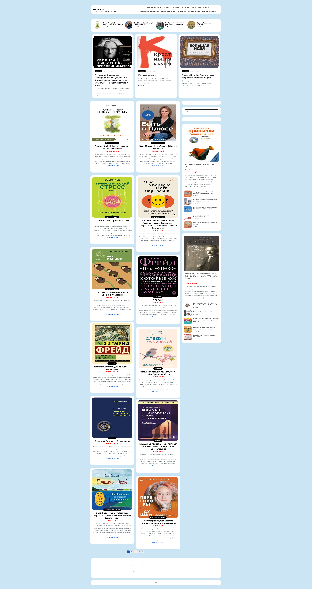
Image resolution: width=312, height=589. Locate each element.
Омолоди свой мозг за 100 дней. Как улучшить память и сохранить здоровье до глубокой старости (206, 320)
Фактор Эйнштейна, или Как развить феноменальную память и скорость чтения (201, 275)
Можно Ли (99, 9)
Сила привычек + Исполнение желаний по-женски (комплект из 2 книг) (205, 200)
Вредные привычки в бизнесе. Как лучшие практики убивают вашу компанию (205, 208)
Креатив (166, 8)
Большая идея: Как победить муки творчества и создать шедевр (198, 76)
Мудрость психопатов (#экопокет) (204, 23)
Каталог (157, 582)
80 (139, 551)
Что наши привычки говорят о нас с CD (200, 165)
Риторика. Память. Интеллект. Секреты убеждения (204, 335)
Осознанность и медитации (149, 11)
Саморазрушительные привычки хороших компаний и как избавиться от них (205, 192)
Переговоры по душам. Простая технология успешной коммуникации (158, 521)
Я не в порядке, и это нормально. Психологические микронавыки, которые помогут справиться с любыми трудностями (158, 224)
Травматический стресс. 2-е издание (112, 220)
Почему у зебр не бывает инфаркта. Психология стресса (113, 23)
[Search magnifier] (217, 111)
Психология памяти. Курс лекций (202, 312)
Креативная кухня (147, 75)
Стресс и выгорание (209, 11)
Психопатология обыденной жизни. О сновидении (112, 367)
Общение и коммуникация (200, 8)
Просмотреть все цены (112, 165)
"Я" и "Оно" (158, 300)
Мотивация (185, 8)
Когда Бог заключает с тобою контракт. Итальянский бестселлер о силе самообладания (158, 446)
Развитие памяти (194, 11)
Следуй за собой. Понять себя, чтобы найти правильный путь (158, 373)
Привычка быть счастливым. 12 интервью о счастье (205, 223)
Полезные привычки (168, 11)
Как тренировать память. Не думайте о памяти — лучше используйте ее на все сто (205, 304)
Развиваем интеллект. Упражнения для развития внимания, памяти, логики (204, 328)
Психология (182, 11)
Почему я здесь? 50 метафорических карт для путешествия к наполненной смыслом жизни (112, 515)
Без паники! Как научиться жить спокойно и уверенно (112, 293)
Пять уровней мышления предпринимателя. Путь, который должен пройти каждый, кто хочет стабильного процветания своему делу (111, 80)
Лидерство (175, 8)
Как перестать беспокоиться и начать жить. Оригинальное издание (175, 24)
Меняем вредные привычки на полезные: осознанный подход (205, 215)
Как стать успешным (154, 8)
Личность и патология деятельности (112, 441)
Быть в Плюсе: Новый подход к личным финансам (143, 23)
